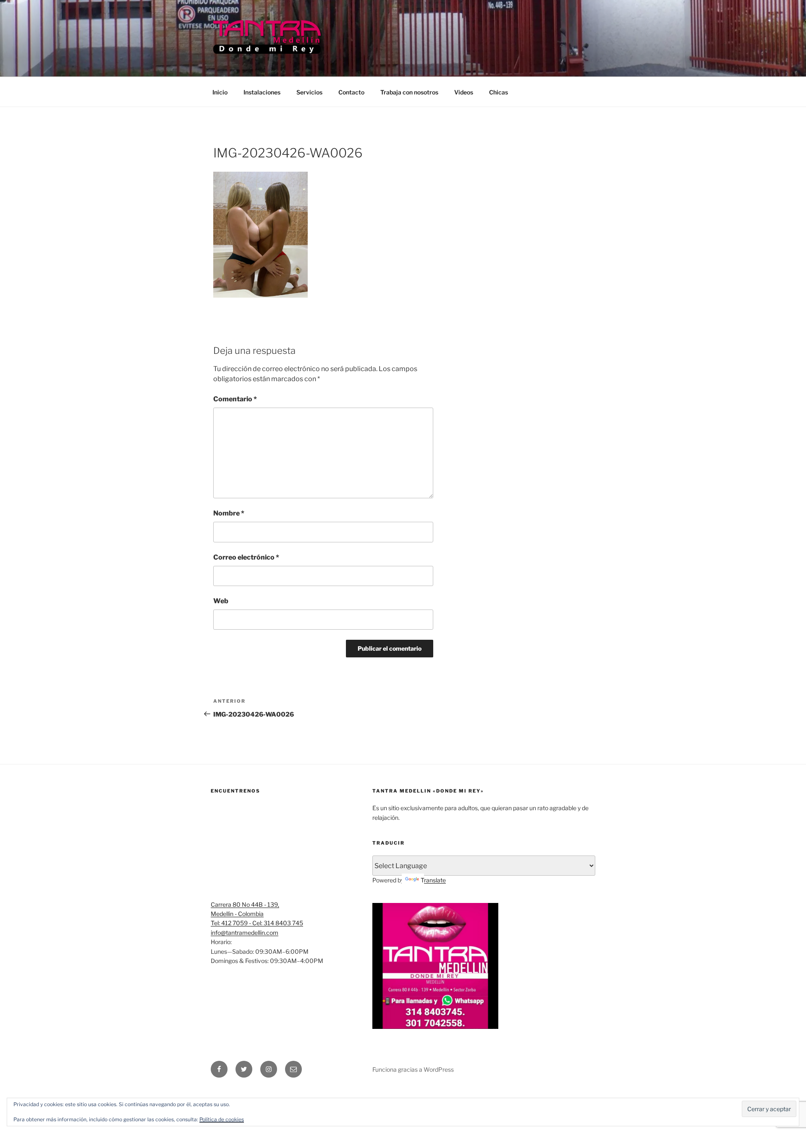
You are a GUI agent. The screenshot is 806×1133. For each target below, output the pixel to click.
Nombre (228, 513)
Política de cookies (221, 1119)
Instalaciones (261, 92)
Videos (463, 92)
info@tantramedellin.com (244, 932)
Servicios (309, 92)
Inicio (220, 92)
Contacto (351, 92)
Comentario (235, 399)
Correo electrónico (246, 557)
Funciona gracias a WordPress (413, 1069)
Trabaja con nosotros (409, 92)
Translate (433, 880)
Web (220, 601)
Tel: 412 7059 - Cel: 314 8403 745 (257, 922)
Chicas (498, 92)
